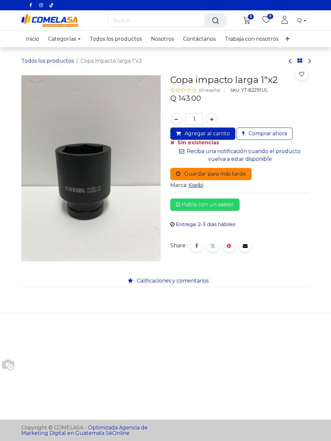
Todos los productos (47, 61)
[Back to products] (300, 61)
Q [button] (300, 20)
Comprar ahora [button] (267, 133)
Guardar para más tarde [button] (214, 174)
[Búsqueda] (215, 20)
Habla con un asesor (207, 204)
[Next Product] (309, 61)
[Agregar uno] (212, 119)
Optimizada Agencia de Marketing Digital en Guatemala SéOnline (84, 430)
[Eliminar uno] (176, 119)
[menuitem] (35, 39)
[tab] (117, 281)
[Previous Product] (290, 61)
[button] (301, 73)
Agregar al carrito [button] (206, 133)
